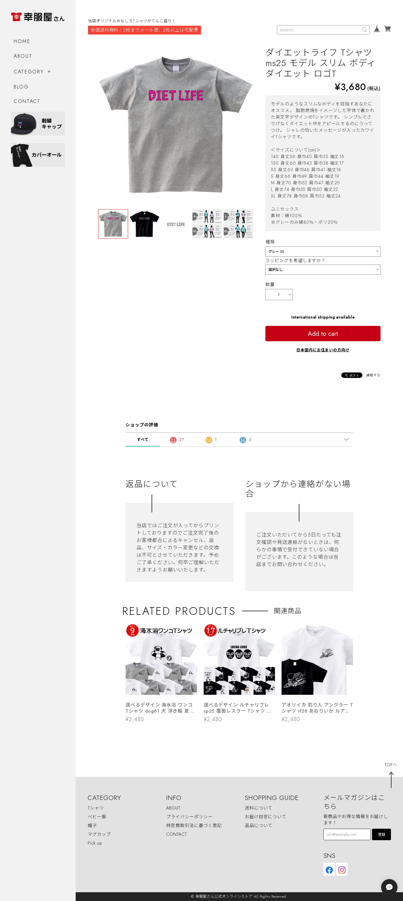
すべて (143, 439)
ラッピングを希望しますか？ (295, 260)
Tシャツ (96, 808)
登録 (381, 834)
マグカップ (99, 834)
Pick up (95, 843)
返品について (259, 825)
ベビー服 (97, 817)
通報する (373, 375)
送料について (259, 808)
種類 (270, 242)
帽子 (92, 825)
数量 (270, 284)
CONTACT (27, 101)
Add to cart (323, 333)
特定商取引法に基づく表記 (194, 825)
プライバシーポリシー (189, 817)
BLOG (21, 86)
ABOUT (23, 56)
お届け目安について (265, 817)
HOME (22, 41)
